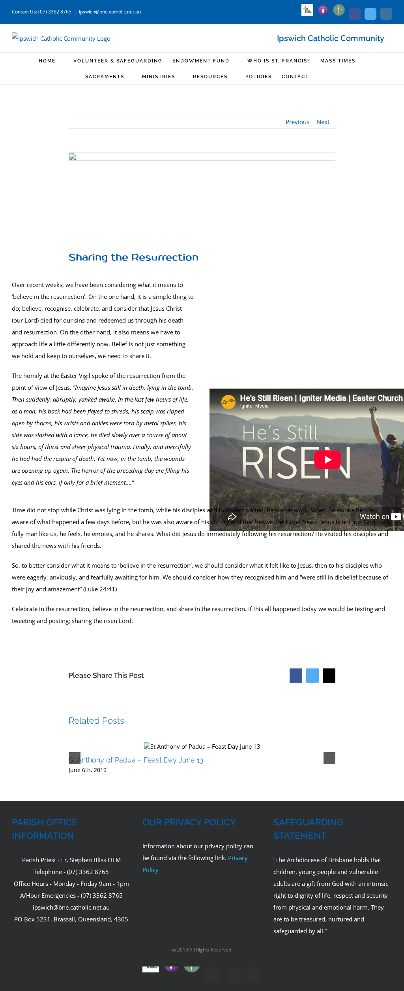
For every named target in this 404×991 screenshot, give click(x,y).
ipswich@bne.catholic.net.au (110, 11)
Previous (297, 122)
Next (323, 122)
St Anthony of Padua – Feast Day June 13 (136, 760)
